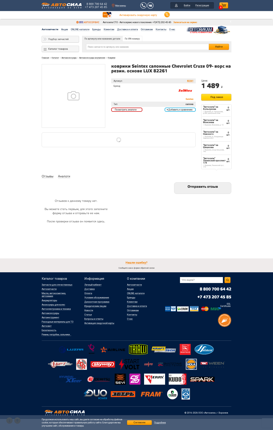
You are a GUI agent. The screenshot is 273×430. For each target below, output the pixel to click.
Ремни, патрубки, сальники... (56, 334)
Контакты (161, 29)
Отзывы (47, 176)
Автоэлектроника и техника (56, 309)
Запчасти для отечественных (57, 285)
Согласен (139, 422)
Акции (64, 29)
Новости (88, 310)
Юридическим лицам (95, 306)
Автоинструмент (50, 317)
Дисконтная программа (96, 302)
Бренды (96, 29)
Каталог (55, 58)
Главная (45, 58)
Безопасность (49, 330)
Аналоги (64, 176)
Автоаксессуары (69, 58)
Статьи (88, 314)
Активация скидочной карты (99, 323)
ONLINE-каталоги (80, 29)
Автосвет (47, 326)
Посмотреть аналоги (125, 109)
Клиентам (109, 29)
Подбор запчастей (58, 39)
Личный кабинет (93, 285)
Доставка (89, 289)
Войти (187, 5)
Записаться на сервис (185, 22)
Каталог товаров (58, 48)
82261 (190, 81)
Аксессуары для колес (53, 304)
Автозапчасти (50, 29)
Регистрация (202, 5)
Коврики (111, 58)
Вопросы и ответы (93, 319)
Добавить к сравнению (180, 109)
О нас (172, 29)
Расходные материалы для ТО (57, 321)
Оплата (88, 293)
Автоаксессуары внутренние (92, 58)
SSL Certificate (225, 305)
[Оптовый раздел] (208, 30)
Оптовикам (147, 29)
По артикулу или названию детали (102, 38)
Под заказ (216, 97)
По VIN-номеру (132, 38)
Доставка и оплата (127, 29)
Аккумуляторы (49, 300)
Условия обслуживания (96, 297)
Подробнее (160, 422)
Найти (219, 46)
